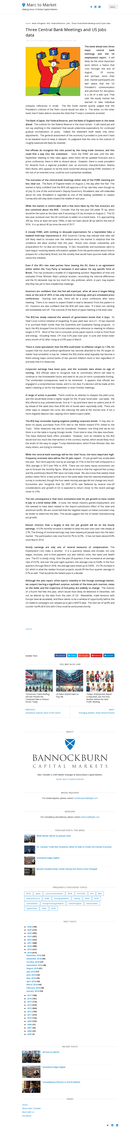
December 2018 (34, 955)
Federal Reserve (58, 23)
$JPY (100, 893)
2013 (29, 1008)
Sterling (77, 898)
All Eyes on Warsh (51, 1052)
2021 (29, 943)
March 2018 (32, 984)
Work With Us (28, 1112)
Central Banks (32, 903)
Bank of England (39, 23)
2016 (29, 998)
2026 (29, 926)
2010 (29, 1018)
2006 (29, 1031)
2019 (29, 949)
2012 (29, 1011)
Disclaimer (29, 629)
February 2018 (33, 988)
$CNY (53, 908)
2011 (29, 1015)
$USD (28, 893)
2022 (29, 939)
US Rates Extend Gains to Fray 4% (67, 695)
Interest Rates (92, 903)
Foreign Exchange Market (53, 903)
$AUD (87, 898)
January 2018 (33, 991)
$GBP (47, 898)
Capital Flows (31, 908)
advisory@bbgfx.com (90, 817)
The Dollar (81, 893)
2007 (29, 1027)
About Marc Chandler (31, 1108)
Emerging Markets (61, 898)
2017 (29, 995)
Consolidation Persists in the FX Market (61, 1082)
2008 (29, 1024)
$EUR (70, 893)
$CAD (96, 898)
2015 (29, 1001)
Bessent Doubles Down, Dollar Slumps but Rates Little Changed (67, 869)
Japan (38, 893)
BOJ (48, 23)
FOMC (44, 908)
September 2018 (35, 965)
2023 (29, 936)
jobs (68, 23)
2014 (29, 1005)
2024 (29, 933)
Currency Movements (54, 893)
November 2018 (34, 958)
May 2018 (31, 978)
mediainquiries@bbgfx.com (86, 798)
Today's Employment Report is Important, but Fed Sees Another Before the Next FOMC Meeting (99, 698)
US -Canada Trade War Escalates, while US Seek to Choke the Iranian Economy (74, 847)
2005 (29, 1034)
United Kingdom (74, 903)
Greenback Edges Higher (48, 858)
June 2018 (31, 975)
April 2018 (31, 981)
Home (28, 23)
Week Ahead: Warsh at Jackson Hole (54, 835)
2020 (29, 946)
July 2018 (31, 971)
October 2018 (33, 962)
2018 (29, 952)
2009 (29, 1021)
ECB (91, 893)
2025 (29, 930)
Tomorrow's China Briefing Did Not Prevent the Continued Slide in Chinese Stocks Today (37, 698)
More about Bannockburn (70, 779)
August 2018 (33, 968)
